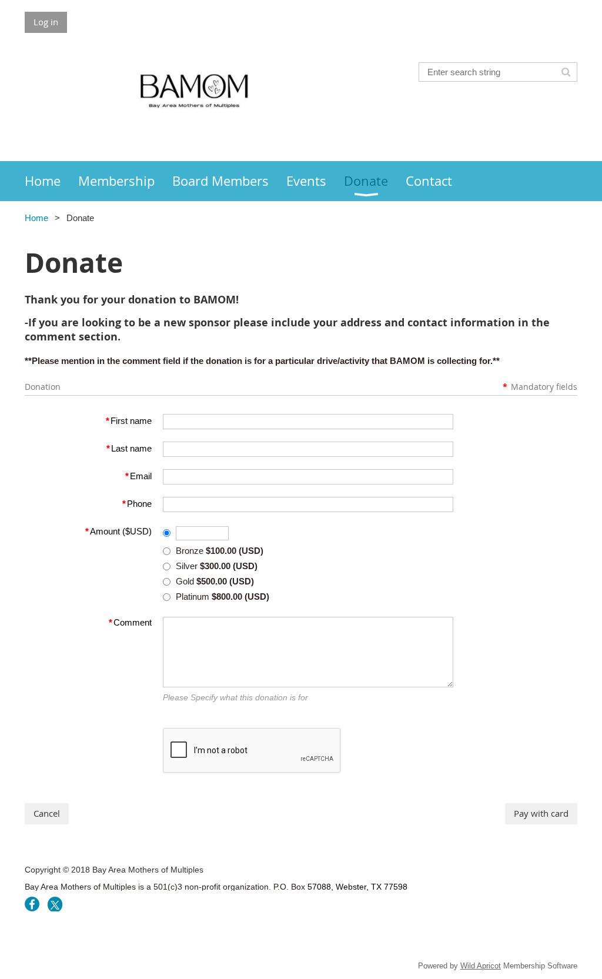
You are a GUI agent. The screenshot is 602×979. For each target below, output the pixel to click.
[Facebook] (32, 904)
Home (36, 218)
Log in (46, 22)
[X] (55, 904)
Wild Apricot (480, 965)
